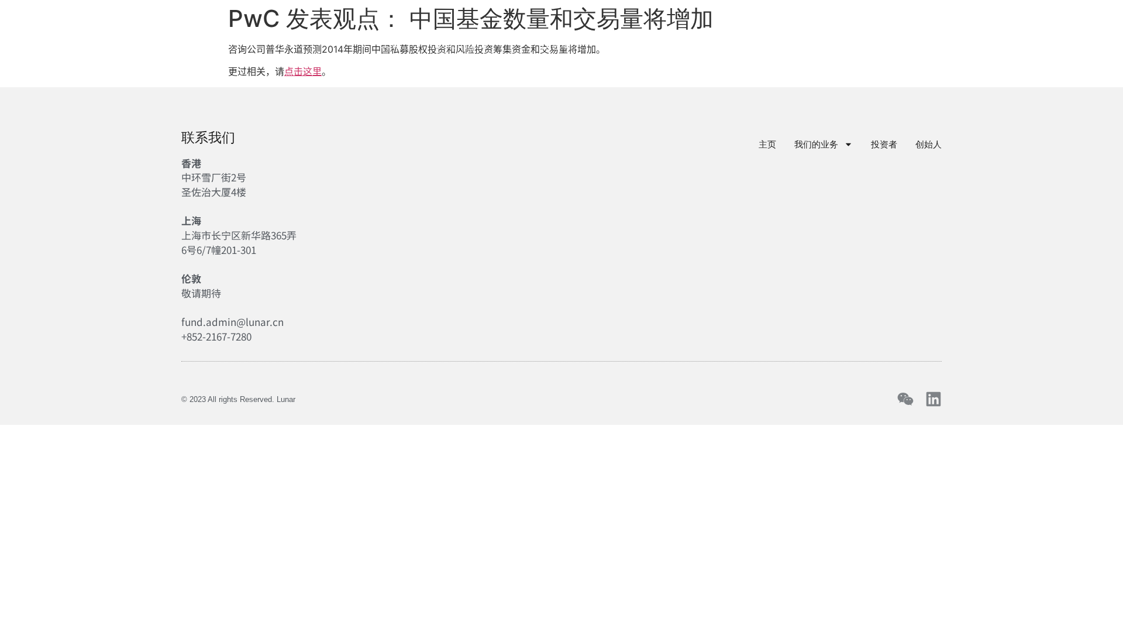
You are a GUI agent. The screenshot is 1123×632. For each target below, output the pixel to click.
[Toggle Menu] (1103, 43)
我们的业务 (462, 44)
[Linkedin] (933, 399)
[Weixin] (905, 399)
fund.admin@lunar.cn (232, 321)
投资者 (556, 44)
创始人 (623, 44)
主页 (390, 44)
